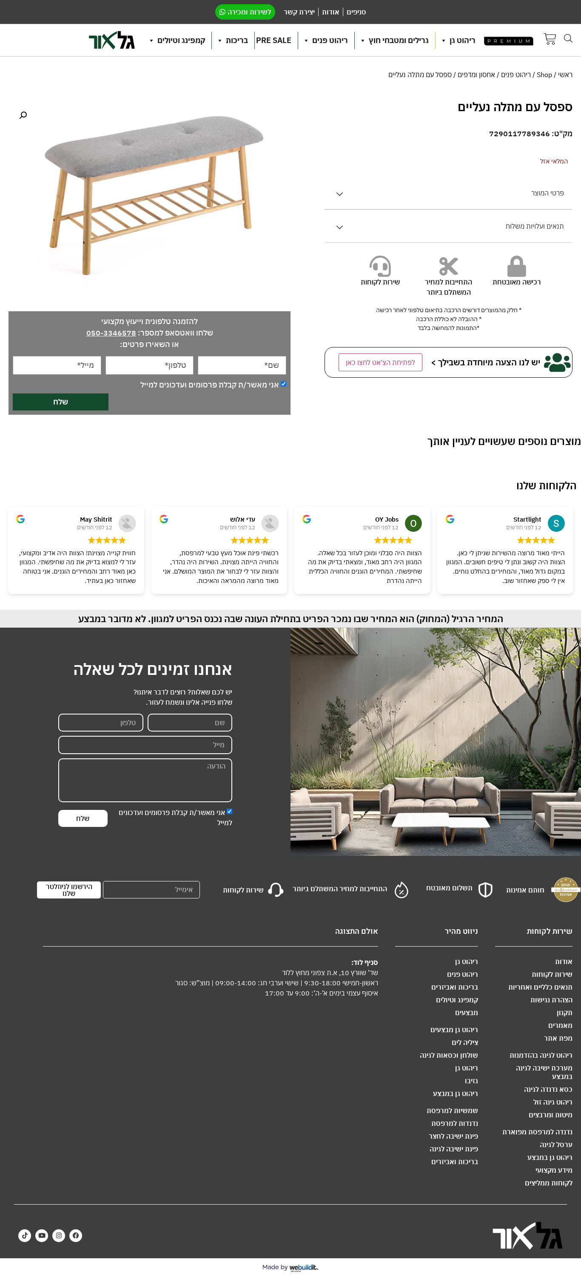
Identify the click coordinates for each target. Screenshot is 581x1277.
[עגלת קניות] (550, 40)
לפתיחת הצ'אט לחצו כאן (380, 362)
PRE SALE (273, 40)
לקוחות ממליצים (548, 1183)
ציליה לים (465, 1042)
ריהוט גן (463, 40)
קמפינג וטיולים (181, 40)
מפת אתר (558, 1038)
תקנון (564, 1012)
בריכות (237, 40)
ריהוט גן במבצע (549, 1157)
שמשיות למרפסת (452, 1110)
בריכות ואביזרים (454, 987)
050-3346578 (111, 333)
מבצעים (466, 1012)
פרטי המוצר (547, 193)
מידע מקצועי (553, 1170)
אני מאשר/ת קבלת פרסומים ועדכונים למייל (209, 385)
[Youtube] (41, 1235)
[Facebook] (75, 1235)
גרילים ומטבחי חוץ (399, 40)
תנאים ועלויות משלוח (535, 226)
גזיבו (471, 1080)
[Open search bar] (568, 38)
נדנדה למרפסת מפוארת (537, 1132)
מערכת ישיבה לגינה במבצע (544, 1072)
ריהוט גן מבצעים (454, 1029)
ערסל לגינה (556, 1144)
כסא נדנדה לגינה (548, 1089)
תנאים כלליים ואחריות (540, 987)
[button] (23, 115)
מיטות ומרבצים (550, 1115)
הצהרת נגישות (551, 1000)
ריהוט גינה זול (552, 1102)
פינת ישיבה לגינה (454, 1149)
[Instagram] (58, 1235)
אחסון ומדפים (476, 74)
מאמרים (560, 1025)
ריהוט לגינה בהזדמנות (541, 1055)
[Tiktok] (24, 1235)
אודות (563, 961)
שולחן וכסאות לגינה (449, 1055)
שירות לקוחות (552, 974)
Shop (544, 74)
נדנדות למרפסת (454, 1123)
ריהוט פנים (330, 40)
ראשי (565, 74)
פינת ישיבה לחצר (453, 1136)
